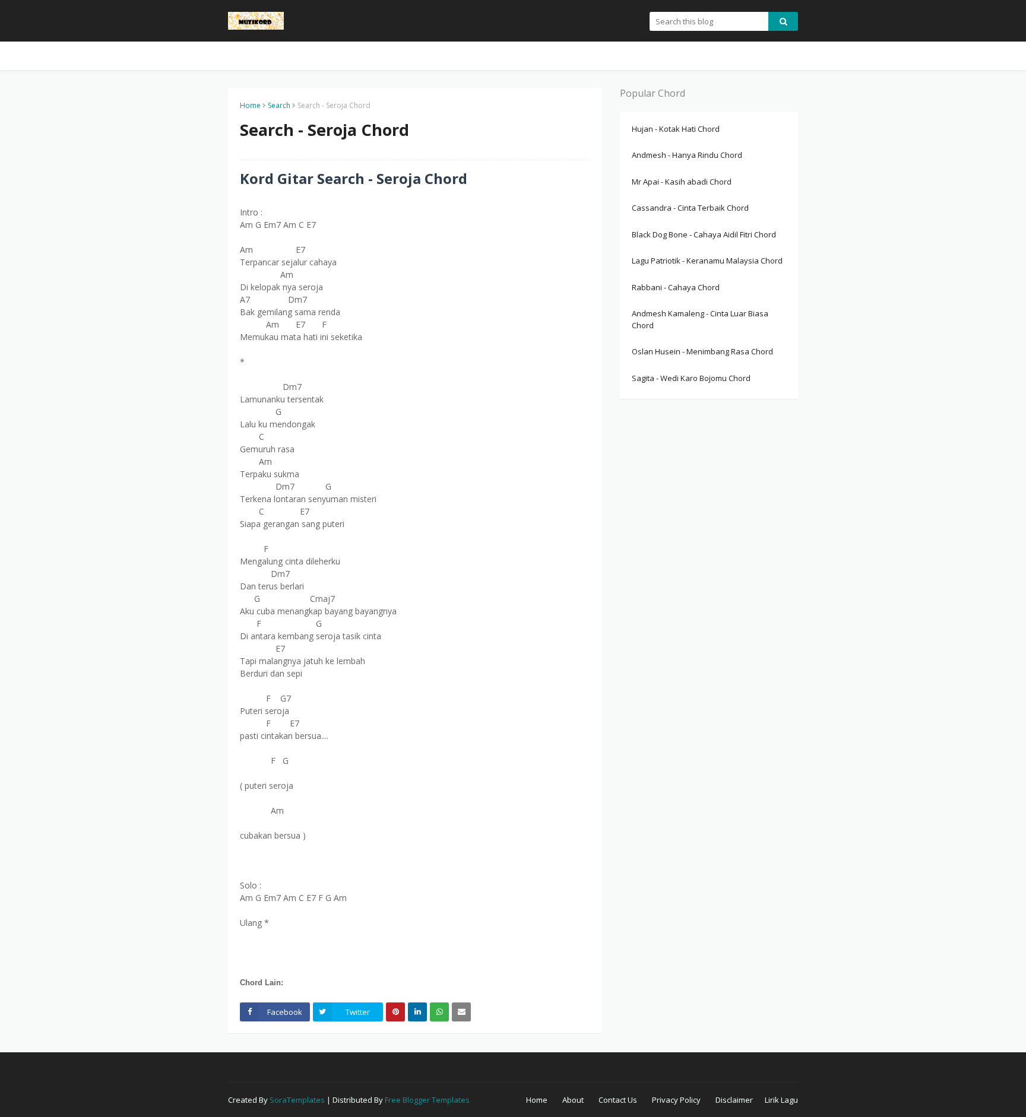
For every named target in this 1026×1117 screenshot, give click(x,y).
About (573, 1099)
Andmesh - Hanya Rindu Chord (687, 155)
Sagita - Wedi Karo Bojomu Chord (691, 378)
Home (250, 105)
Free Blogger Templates (427, 1099)
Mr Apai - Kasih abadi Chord (682, 181)
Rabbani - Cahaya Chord (676, 287)
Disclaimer (734, 1099)
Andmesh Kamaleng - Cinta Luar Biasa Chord (700, 319)
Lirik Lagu (781, 1099)
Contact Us (617, 1099)
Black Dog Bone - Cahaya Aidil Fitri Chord (704, 234)
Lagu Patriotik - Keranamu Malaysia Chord (707, 260)
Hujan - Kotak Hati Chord (676, 128)
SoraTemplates (297, 1099)
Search (279, 105)
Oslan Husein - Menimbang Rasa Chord (702, 351)
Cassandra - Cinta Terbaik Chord (690, 207)
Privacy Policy (676, 1099)
